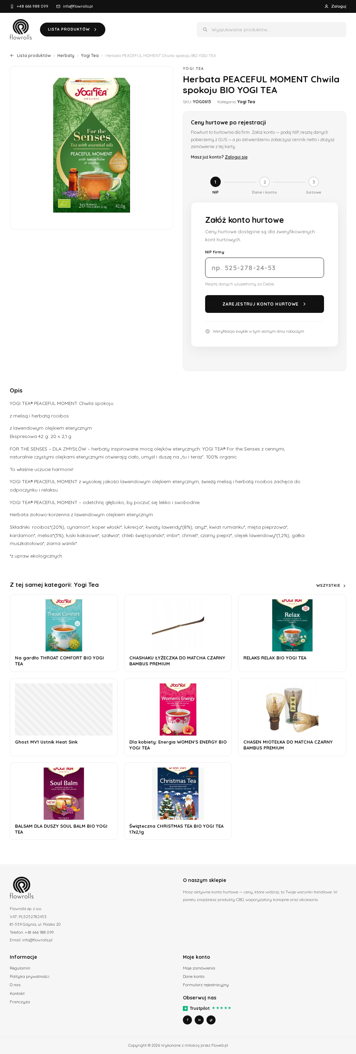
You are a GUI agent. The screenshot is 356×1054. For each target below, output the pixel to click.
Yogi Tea (90, 55)
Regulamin (20, 968)
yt (211, 1020)
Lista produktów (34, 55)
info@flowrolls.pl (78, 6)
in (199, 1020)
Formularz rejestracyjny (206, 984)
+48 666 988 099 (32, 6)
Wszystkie (328, 585)
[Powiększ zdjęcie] (91, 147)
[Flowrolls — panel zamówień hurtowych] (21, 29)
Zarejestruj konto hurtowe (260, 304)
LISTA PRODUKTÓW (69, 29)
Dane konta (193, 976)
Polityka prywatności (29, 976)
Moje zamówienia (199, 968)
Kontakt (17, 993)
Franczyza (20, 1001)
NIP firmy (214, 251)
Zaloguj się (236, 157)
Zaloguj (338, 6)
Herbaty (65, 55)
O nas (15, 984)
